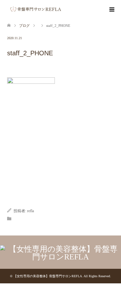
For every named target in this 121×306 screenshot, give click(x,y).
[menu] (111, 9)
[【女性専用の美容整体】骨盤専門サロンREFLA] (64, 9)
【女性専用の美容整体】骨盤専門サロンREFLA (48, 276)
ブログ (24, 25)
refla (30, 211)
